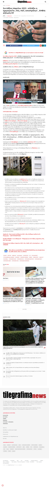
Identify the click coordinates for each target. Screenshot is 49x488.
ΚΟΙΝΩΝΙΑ (5, 420)
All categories (5, 460)
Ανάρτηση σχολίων (34, 460)
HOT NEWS (8, 5)
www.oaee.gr (12, 120)
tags (17, 460)
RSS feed (4, 438)
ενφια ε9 (41, 257)
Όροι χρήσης (5, 432)
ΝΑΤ (6, 123)
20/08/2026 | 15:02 (6, 303)
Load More (24, 309)
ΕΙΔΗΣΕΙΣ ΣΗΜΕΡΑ (24, 257)
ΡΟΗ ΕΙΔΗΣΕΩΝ (6, 463)
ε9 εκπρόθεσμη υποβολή (9, 257)
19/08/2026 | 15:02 (28, 304)
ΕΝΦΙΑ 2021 (35, 257)
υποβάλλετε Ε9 (23, 179)
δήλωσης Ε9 (25, 180)
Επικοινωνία (5, 434)
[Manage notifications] (3, 485)
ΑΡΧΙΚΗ (41, 460)
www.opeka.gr (14, 131)
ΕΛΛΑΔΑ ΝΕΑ (5, 415)
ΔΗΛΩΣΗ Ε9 (25, 255)
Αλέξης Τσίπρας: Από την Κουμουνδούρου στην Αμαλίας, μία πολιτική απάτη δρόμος (22, 367)
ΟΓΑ (19, 120)
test (21, 460)
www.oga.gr (23, 120)
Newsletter (12, 460)
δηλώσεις (35, 148)
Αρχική (4, 5)
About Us (5, 427)
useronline (26, 460)
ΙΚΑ (8, 105)
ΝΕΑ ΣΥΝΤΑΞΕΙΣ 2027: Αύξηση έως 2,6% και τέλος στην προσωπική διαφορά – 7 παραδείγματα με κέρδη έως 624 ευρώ (13, 300)
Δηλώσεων (31, 142)
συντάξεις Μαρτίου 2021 (25, 105)
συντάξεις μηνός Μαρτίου (10, 63)
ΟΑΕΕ (6, 120)
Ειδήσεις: (5, 60)
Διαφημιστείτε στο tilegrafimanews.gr (10, 436)
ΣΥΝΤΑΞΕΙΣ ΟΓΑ (15, 260)
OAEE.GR (14, 255)
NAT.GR (9, 255)
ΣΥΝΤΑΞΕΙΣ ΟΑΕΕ (7, 260)
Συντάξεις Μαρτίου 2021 (10, 56)
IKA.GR (5, 255)
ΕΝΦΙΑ (30, 257)
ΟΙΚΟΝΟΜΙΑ (5, 423)
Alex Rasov (5, 278)
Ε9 (30, 255)
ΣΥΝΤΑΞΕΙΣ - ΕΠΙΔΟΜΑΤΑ (14, 17)
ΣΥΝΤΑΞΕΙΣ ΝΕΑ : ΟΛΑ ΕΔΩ (10, 111)
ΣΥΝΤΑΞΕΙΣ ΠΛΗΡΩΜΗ (24, 260)
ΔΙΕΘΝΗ (4, 418)
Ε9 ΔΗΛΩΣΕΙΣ (34, 255)
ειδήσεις (16, 66)
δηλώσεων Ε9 (23, 201)
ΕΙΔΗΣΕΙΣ (17, 257)
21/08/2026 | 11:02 (28, 284)
